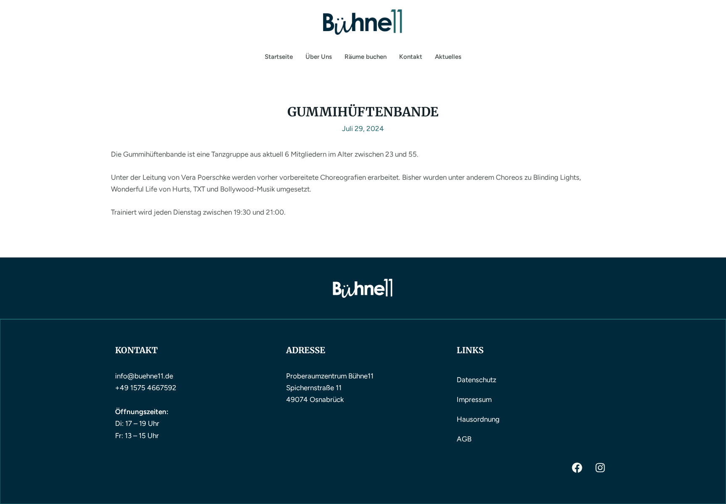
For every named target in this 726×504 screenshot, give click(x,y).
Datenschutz (476, 379)
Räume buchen (366, 56)
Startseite (279, 56)
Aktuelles (448, 56)
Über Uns (318, 56)
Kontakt (410, 56)
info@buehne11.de (144, 376)
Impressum (474, 399)
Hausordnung (478, 419)
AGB (464, 439)
